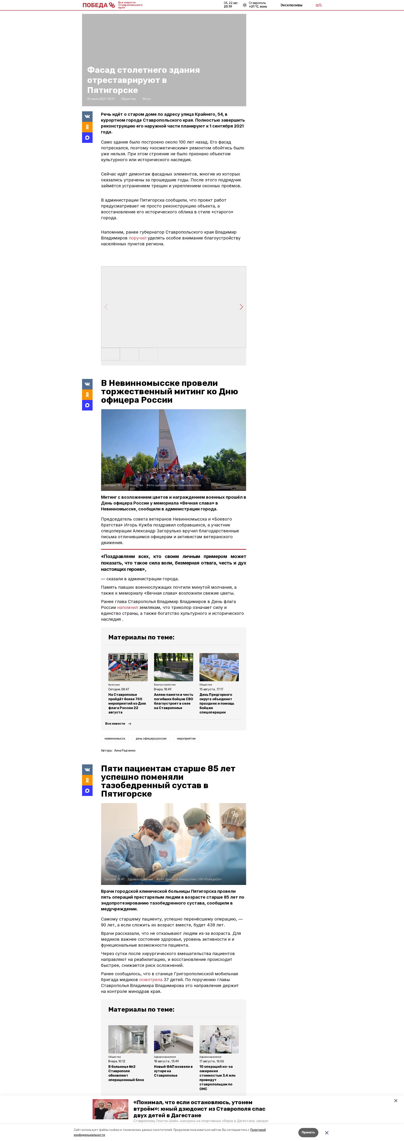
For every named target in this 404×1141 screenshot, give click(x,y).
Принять (308, 1132)
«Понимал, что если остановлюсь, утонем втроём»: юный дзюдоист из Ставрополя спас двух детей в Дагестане (199, 1109)
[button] (110, 1109)
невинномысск (115, 738)
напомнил (128, 607)
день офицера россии (151, 738)
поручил (137, 237)
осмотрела (150, 979)
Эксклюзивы (291, 5)
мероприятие (186, 738)
